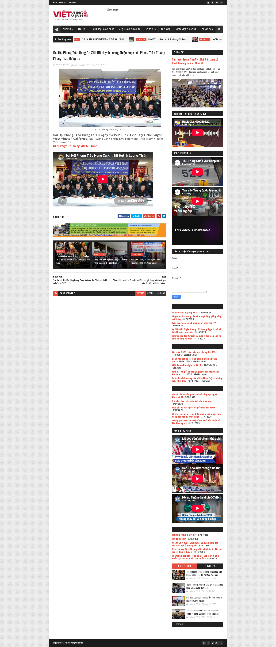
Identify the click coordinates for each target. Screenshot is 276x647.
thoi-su (104, 64)
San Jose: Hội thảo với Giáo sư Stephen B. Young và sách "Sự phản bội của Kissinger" (203, 612)
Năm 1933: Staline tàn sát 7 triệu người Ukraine (139, 39)
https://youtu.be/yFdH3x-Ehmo (75, 146)
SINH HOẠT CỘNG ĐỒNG (103, 29)
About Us (62, 2)
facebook (161, 293)
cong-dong (95, 64)
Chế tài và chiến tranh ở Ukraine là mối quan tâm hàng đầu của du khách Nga (196, 415)
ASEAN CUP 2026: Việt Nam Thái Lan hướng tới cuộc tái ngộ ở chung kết (195, 544)
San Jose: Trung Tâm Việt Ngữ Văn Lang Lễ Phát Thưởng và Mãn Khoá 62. (195, 61)
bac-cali (60, 251)
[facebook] (212, 2)
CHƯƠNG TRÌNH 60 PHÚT (184, 535)
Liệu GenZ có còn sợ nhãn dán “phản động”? (194, 322)
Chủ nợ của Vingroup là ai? (185, 312)
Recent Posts (184, 566)
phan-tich (113, 39)
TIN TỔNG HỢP (179, 538)
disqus (150, 293)
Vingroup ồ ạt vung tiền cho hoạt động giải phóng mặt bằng (197, 318)
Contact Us (72, 2)
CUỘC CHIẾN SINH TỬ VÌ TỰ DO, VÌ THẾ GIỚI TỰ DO (75, 39)
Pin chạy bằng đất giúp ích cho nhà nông (192, 401)
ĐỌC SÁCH (166, 29)
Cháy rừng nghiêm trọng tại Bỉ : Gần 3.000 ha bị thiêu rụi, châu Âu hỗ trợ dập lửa (195, 557)
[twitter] (217, 2)
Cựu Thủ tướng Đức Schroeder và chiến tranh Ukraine (205, 39)
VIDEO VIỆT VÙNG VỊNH (186, 29)
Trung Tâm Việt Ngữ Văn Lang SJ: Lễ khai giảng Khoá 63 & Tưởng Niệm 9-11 (110, 261)
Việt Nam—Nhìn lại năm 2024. (187, 365)
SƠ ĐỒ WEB (151, 29)
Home (55, 2)
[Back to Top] (221, 643)
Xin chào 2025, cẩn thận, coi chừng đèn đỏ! (193, 352)
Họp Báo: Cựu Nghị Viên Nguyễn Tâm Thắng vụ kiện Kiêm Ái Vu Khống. (145, 261)
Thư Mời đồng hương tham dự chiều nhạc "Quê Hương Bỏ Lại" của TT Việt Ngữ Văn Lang (73, 259)
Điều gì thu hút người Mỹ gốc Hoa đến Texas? (194, 407)
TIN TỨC (81, 29)
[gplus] (221, 2)
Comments (210, 566)
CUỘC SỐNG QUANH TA (129, 29)
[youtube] (208, 2)
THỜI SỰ (67, 29)
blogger (140, 293)
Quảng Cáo (207, 29)
